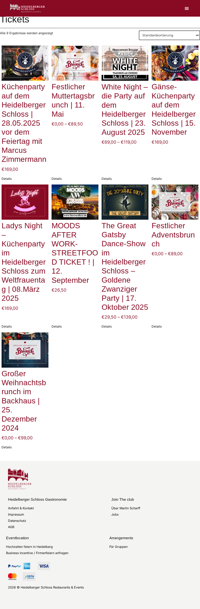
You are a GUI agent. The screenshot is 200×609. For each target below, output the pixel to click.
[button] (187, 8)
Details (7, 179)
